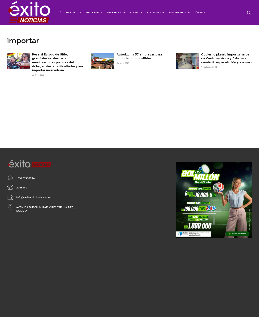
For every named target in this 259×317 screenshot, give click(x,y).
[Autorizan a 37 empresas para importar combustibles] (102, 61)
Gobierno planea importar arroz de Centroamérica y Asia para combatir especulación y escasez (226, 58)
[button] (248, 12)
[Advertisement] (129, 107)
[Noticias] (29, 12)
